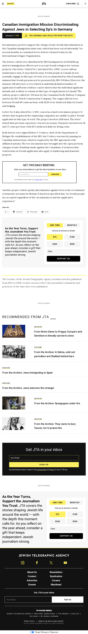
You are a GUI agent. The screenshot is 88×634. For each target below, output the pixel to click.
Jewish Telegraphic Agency (18, 614)
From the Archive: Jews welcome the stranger (28, 388)
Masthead (56, 584)
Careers (56, 580)
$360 (54, 244)
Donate (10, 3)
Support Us (63, 259)
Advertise (32, 580)
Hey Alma (34, 616)
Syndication (56, 576)
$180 (72, 237)
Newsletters (56, 572)
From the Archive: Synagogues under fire (57, 403)
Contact (32, 576)
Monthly (72, 225)
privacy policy (42, 470)
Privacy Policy (29, 621)
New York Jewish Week (44, 614)
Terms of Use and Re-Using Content (51, 621)
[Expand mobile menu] (3, 3)
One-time (55, 225)
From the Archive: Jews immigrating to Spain (27, 372)
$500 (72, 244)
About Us (32, 572)
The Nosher (63, 614)
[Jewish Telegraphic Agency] (44, 556)
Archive (38, 327)
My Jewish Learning (49, 616)
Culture (38, 347)
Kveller (75, 614)
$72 (55, 237)
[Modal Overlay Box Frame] (39, 172)
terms (52, 470)
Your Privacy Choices (46, 632)
